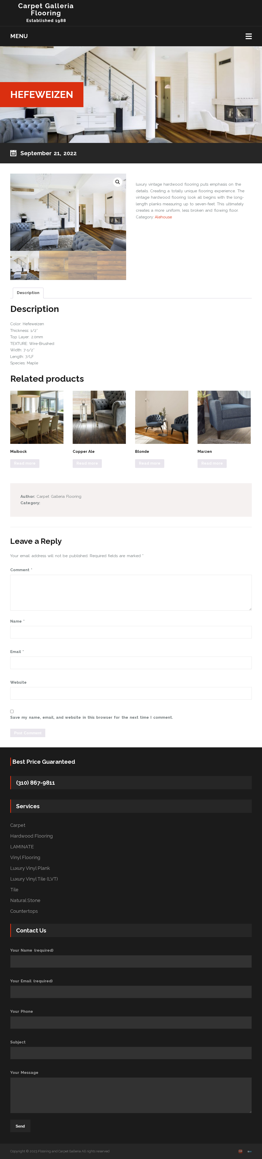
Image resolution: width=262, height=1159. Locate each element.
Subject (18, 1042)
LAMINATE (22, 847)
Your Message (24, 1072)
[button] (117, 182)
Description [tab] (28, 292)
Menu (19, 36)
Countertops (24, 911)
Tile (14, 889)
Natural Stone (25, 900)
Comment (21, 570)
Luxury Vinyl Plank (30, 868)
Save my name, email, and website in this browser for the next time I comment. (91, 717)
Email (17, 651)
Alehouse (163, 217)
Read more (25, 463)
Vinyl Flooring (25, 857)
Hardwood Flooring (31, 836)
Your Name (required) (31, 950)
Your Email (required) (31, 981)
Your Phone (21, 1011)
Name (17, 621)
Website (18, 682)
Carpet (17, 825)
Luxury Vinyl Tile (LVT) (34, 879)
